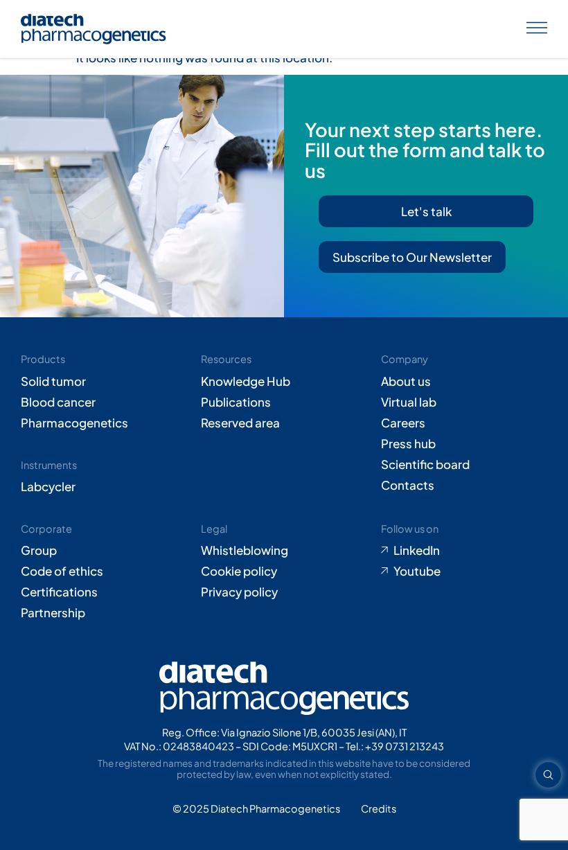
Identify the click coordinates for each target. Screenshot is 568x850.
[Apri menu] (536, 29)
